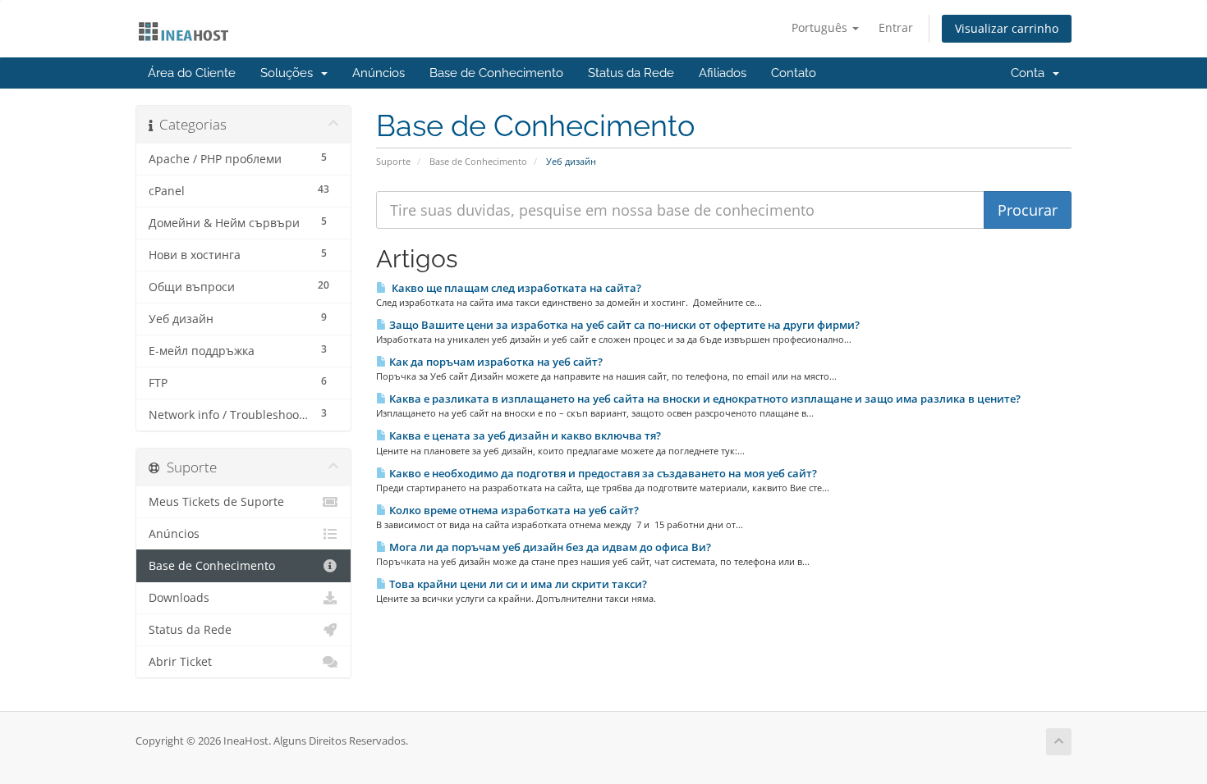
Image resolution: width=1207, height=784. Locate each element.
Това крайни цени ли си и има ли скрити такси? (517, 584)
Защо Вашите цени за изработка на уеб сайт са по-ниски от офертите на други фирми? (623, 324)
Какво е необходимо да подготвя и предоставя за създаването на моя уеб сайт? (602, 473)
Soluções (289, 73)
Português (821, 27)
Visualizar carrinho (1006, 28)
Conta (1031, 73)
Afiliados (722, 73)
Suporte (393, 161)
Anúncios (378, 73)
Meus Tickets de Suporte (216, 502)
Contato (793, 73)
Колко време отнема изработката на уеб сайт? (513, 510)
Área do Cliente (192, 73)
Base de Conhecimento (496, 73)
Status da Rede (631, 73)
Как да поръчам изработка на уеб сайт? (495, 361)
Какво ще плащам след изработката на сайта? (514, 287)
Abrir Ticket (180, 661)
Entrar (896, 27)
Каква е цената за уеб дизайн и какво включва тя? (524, 435)
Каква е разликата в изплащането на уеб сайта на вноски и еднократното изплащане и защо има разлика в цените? (704, 398)
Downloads (179, 597)
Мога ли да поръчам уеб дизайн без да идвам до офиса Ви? (549, 547)
